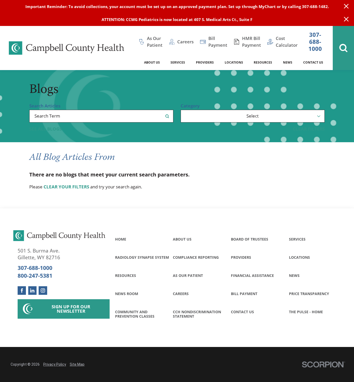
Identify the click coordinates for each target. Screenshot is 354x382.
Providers (241, 257)
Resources (125, 275)
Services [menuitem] (178, 62)
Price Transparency (309, 293)
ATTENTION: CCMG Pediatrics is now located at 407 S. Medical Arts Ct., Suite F (177, 19)
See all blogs (45, 129)
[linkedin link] (32, 290)
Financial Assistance (252, 275)
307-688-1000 (315, 41)
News (294, 275)
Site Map (77, 364)
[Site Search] (343, 48)
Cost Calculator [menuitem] (287, 41)
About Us (182, 239)
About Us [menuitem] (152, 62)
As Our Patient (188, 275)
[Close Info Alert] (346, 19)
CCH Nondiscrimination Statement (197, 314)
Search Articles (44, 106)
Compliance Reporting (196, 257)
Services (297, 239)
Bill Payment (244, 293)
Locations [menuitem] (234, 62)
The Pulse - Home (306, 311)
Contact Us (242, 311)
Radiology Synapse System (142, 257)
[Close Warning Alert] (346, 6)
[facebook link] (22, 290)
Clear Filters (309, 129)
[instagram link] (43, 290)
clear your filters (66, 187)
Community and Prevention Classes (134, 314)
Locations (299, 257)
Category (190, 106)
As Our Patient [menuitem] (154, 41)
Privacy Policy (54, 364)
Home (120, 239)
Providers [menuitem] (205, 62)
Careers (181, 293)
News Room (126, 293)
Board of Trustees (249, 239)
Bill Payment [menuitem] (217, 41)
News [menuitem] (287, 62)
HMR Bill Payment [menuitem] (251, 41)
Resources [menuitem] (263, 62)
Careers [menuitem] (185, 42)
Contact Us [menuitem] (313, 62)
